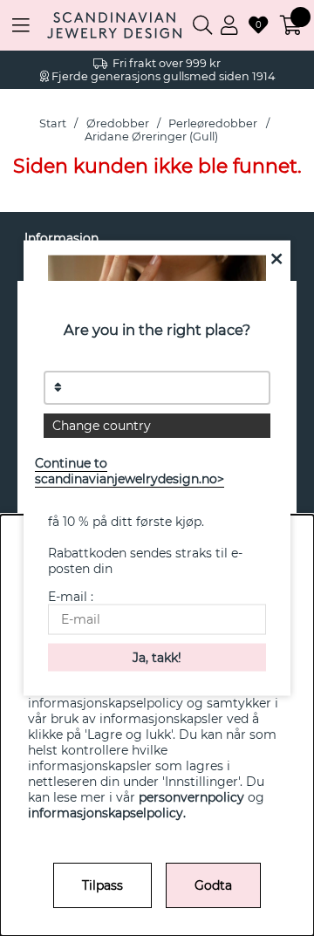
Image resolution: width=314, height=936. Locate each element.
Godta (213, 885)
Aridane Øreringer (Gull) (151, 136)
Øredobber (117, 123)
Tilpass (102, 885)
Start (52, 123)
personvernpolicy (191, 797)
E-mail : (70, 597)
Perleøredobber (212, 123)
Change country (101, 426)
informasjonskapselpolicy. (107, 813)
